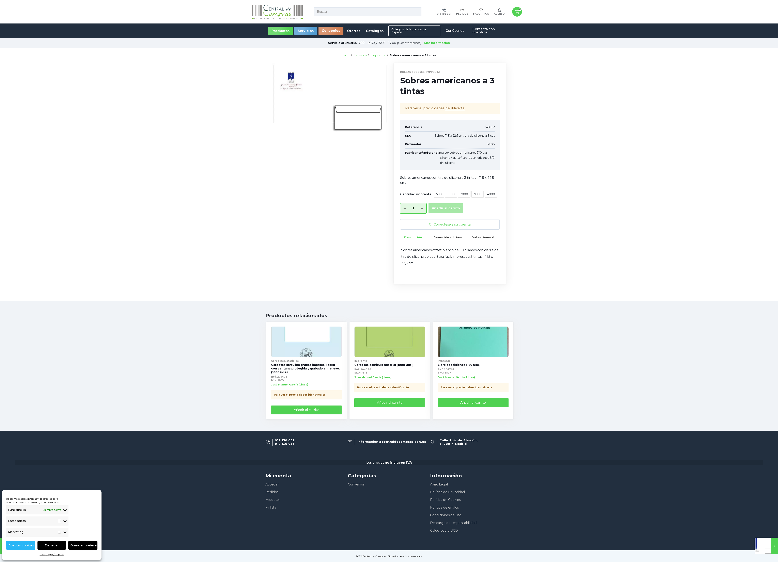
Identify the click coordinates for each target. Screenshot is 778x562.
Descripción (413, 237)
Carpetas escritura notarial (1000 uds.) (383, 365)
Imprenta (378, 55)
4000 (491, 194)
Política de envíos (444, 507)
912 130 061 (284, 440)
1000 (451, 194)
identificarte (455, 108)
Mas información (437, 43)
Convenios (331, 31)
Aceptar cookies (21, 545)
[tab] (413, 237)
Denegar (52, 545)
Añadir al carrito (446, 208)
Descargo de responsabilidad (453, 523)
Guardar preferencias (84, 545)
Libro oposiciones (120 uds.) (459, 365)
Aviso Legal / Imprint (52, 554)
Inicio (345, 55)
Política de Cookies (445, 500)
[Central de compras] (277, 12)
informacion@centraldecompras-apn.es (391, 442)
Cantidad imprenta (415, 194)
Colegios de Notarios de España (408, 31)
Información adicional (447, 237)
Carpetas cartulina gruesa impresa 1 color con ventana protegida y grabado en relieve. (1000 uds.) (305, 368)
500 (439, 194)
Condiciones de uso (445, 515)
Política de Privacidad (447, 492)
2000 (464, 194)
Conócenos (455, 31)
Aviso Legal (439, 484)
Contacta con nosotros (483, 30)
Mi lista (270, 507)
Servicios (360, 55)
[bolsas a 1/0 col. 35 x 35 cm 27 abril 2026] (766, 546)
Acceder (272, 484)
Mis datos (272, 500)
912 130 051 (284, 444)
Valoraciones (483, 237)
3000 (477, 194)
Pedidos (271, 492)
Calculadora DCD (444, 530)
